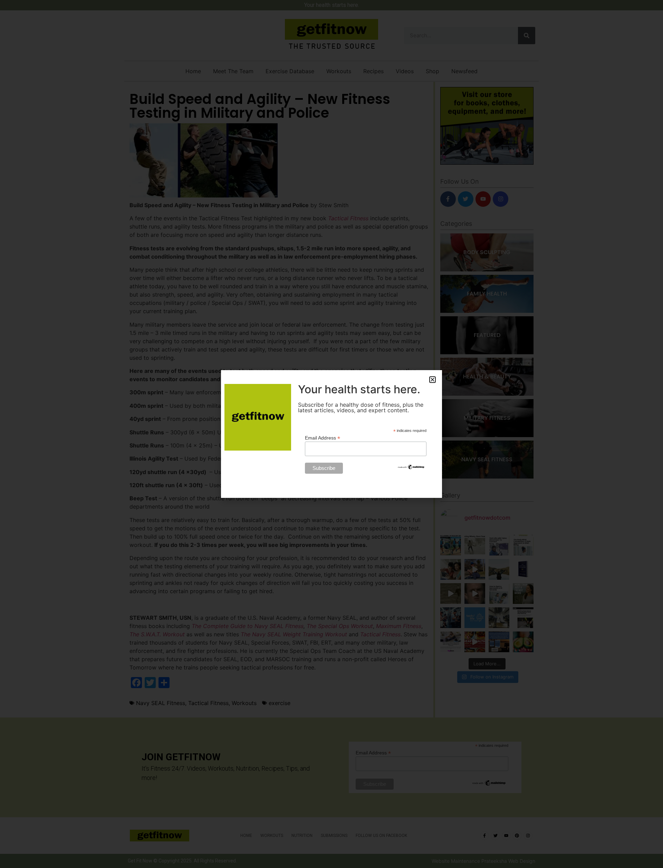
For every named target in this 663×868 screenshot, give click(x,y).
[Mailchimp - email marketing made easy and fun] (411, 468)
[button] (432, 379)
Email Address (322, 438)
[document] (331, 434)
